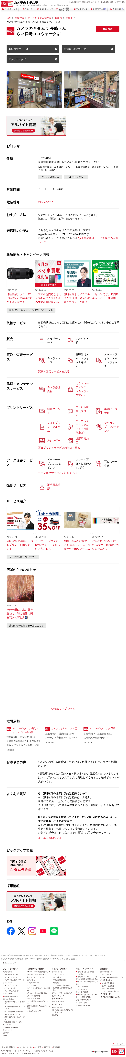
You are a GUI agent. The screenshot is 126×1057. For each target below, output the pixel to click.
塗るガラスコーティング (35, 977)
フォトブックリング (11, 991)
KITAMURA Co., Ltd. (15, 1053)
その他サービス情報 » (35, 969)
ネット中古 (57, 977)
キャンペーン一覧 (58, 1001)
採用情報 (81, 2)
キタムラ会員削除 (108, 988)
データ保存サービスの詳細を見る (57, 472)
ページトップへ (119, 1044)
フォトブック (7, 983)
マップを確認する (50, 177)
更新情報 (55, 1015)
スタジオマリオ (34, 983)
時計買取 (56, 983)
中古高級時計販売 (59, 980)
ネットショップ (57, 972)
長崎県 (58, 18)
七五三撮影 (32, 985)
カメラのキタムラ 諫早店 (102, 728)
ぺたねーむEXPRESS (10, 1027)
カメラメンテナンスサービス (37, 974)
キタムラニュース (58, 996)
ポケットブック (9, 988)
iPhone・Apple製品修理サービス (38, 972)
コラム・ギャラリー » (84, 969)
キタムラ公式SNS (33, 998)
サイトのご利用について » (110, 997)
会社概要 (73, 2)
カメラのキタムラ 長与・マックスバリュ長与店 (26, 730)
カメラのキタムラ (106, 972)
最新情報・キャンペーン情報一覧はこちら (31, 310)
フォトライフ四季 (82, 992)
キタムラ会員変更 (108, 986)
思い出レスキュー (9, 999)
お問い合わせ (91, 2)
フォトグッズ (7, 1030)
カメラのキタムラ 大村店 (64, 728)
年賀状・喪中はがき (11, 996)
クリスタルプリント (11, 974)
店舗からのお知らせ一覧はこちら (26, 625)
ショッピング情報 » (59, 969)
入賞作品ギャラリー (83, 1005)
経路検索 (107, 29)
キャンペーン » (57, 999)
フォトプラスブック (11, 985)
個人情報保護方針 (9, 1047)
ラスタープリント (10, 977)
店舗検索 (19, 18)
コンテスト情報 (81, 1003)
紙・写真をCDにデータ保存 (14, 1011)
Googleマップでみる (63, 708)
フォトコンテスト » (83, 1000)
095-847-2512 (45, 202)
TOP (9, 18)
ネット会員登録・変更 (105, 2)
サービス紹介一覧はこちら (23, 557)
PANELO (6, 1035)
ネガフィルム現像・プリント (14, 980)
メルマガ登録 (120, 2)
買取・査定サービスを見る (54, 371)
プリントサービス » (10, 969)
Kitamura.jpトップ (10, 963)
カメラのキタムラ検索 (39, 18)
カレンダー (7, 1025)
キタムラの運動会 (82, 986)
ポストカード (7, 993)
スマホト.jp (31, 980)
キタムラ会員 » (106, 980)
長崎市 (69, 18)
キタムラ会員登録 (108, 983)
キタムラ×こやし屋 (34, 1011)
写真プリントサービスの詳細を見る (59, 447)
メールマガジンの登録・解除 (37, 993)
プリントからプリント (12, 1014)
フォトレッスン (81, 989)
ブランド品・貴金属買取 (61, 985)
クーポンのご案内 (33, 996)
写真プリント (7, 972)
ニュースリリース (25, 1047)
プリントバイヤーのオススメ (62, 993)
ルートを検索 (76, 177)
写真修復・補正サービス (12, 1022)
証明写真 (6, 1033)
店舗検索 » (104, 969)
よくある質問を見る (50, 838)
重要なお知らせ (57, 1007)
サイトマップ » (106, 994)
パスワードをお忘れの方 (110, 991)
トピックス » (57, 1004)
